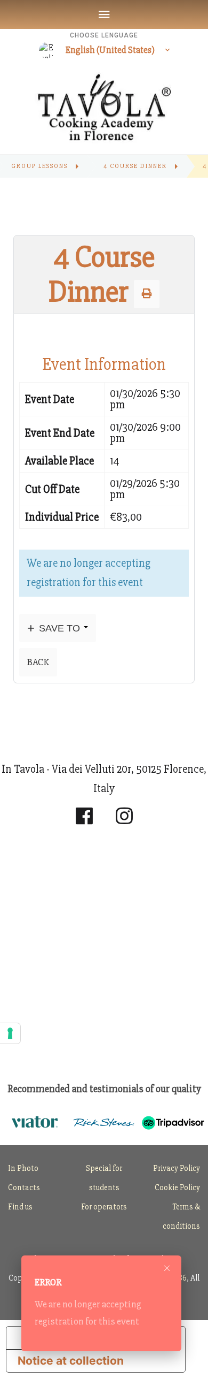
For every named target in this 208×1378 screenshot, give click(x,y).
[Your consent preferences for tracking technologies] (10, 1033)
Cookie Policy (177, 1187)
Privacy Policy (176, 1168)
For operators (104, 1207)
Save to (59, 628)
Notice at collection (71, 1360)
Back (38, 662)
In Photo (23, 1168)
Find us (20, 1207)
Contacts (24, 1187)
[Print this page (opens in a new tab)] (146, 294)
